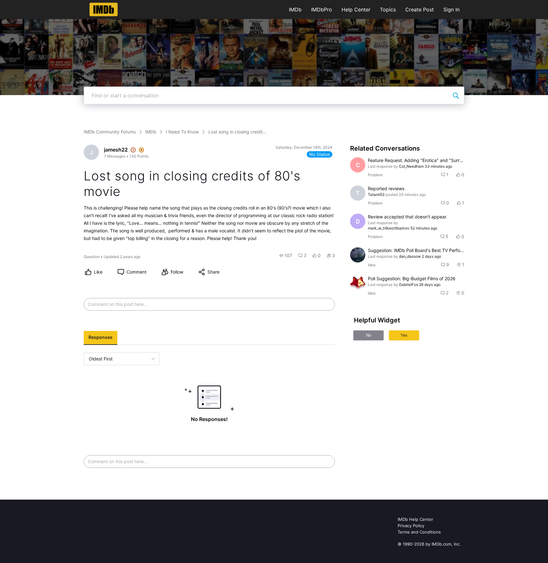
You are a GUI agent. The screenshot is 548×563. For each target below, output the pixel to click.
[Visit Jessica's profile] (357, 254)
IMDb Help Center (415, 519)
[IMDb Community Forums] (103, 9)
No (368, 335)
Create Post (419, 9)
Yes (404, 335)
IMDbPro (321, 9)
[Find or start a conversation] (455, 95)
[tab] (100, 338)
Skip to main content (26, 4)
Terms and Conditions (419, 531)
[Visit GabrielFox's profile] (357, 283)
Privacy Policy (411, 525)
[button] (285, 255)
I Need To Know (182, 131)
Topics (388, 9)
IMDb (295, 9)
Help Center (356, 9)
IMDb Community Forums (110, 131)
